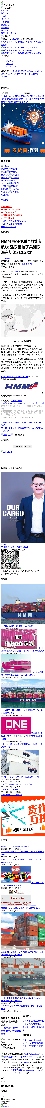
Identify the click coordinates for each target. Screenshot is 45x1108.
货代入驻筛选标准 (33, 53)
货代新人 (38, 1024)
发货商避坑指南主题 (28, 48)
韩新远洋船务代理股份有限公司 (14, 377)
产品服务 (5, 200)
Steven (3, 544)
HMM (3, 258)
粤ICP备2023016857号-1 (33, 1054)
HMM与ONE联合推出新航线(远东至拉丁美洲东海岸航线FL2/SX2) (22, 73)
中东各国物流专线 (8, 212)
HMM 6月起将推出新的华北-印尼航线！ (18, 626)
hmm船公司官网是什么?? (11, 795)
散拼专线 (5, 19)
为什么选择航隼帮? (26, 50)
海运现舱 (37, 42)
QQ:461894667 (24, 1062)
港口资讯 (11, 99)
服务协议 (34, 1040)
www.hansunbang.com (31, 1070)
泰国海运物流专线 (8, 227)
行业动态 (28, 71)
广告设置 (26, 1040)
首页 (12, 71)
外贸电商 (27, 99)
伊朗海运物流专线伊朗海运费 (13, 221)
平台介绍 (28, 1046)
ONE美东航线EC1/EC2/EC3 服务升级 (16, 784)
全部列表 (5, 96)
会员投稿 (37, 96)
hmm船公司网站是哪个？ (11, 790)
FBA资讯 (9, 102)
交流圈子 (5, 28)
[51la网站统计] (41, 1057)
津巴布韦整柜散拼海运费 (11, 224)
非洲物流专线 (6, 207)
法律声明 (33, 1043)
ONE (8, 258)
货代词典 (26, 1021)
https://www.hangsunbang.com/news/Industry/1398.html (22, 403)
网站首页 (5, 42)
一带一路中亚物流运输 (10, 210)
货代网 (19, 401)
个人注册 (9, 64)
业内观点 (19, 99)
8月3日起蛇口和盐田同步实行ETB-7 (16, 847)
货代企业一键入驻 (8, 33)
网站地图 (36, 1046)
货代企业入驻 (11, 67)
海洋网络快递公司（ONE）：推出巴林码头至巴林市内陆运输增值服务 (21, 736)
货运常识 (21, 96)
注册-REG (27, 447)
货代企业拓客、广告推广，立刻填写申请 (11, 1031)
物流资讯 (5, 25)
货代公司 (21, 42)
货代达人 (5, 13)
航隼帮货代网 (27, 264)
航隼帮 (15, 39)
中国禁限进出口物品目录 (11, 215)
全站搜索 (34, 1021)
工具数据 (5, 22)
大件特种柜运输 (7, 218)
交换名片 (5, 16)
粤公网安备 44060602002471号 (25, 1057)
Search (27, 93)
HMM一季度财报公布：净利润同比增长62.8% (20, 777)
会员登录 (9, 61)
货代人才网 (6, 31)
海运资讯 (35, 99)
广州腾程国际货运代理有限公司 (14, 547)
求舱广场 (13, 42)
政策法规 (29, 96)
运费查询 (29, 42)
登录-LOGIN (18, 447)
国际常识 (25, 102)
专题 (32, 1027)
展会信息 (30, 1024)
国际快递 (5, 11)
